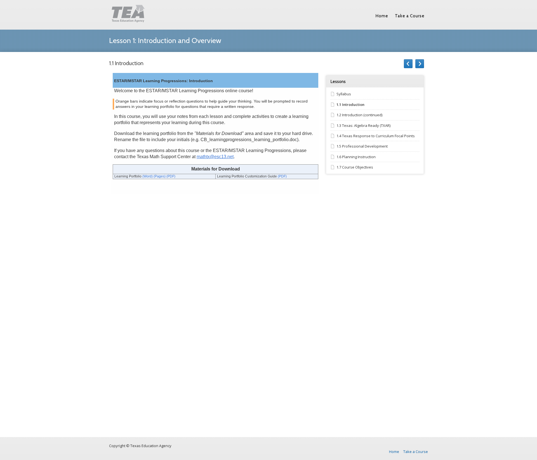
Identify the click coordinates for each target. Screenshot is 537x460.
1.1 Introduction (350, 104)
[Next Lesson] (419, 63)
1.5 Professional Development (362, 146)
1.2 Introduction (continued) (359, 114)
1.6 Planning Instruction (356, 156)
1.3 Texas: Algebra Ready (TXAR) (363, 125)
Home (382, 15)
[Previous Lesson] (408, 63)
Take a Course (410, 15)
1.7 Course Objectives (354, 167)
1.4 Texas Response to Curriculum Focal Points (375, 135)
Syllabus (343, 93)
